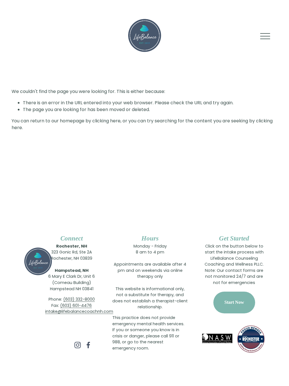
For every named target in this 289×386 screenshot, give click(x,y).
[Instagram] (77, 345)
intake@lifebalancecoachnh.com (79, 312)
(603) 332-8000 (79, 300)
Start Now (234, 302)
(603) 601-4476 (76, 306)
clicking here (106, 121)
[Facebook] (88, 345)
